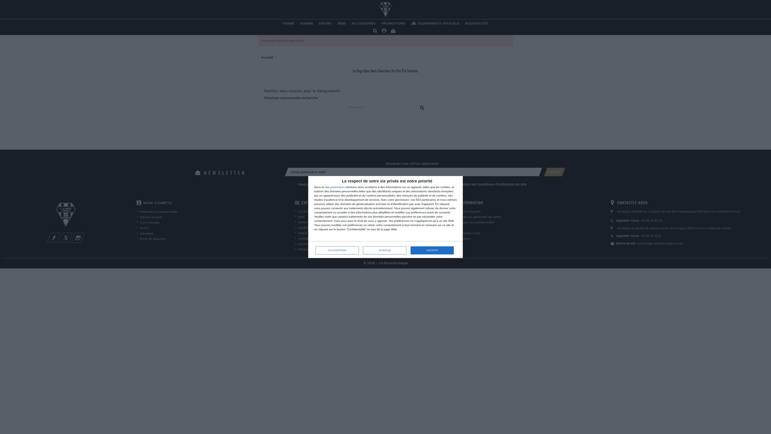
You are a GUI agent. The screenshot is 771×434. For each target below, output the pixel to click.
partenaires (337, 187)
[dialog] (385, 217)
